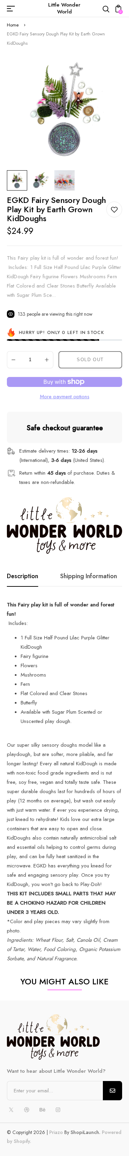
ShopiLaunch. (85, 1132)
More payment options (64, 396)
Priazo (56, 1132)
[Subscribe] (112, 1090)
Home (13, 25)
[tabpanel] (19, 180)
